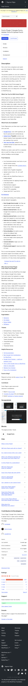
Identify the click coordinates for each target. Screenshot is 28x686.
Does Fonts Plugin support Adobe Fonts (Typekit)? (8, 487)
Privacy (3, 635)
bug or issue (12, 391)
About (3, 628)
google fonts (23, 560)
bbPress (4, 657)
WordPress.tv (5, 647)
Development (6, 55)
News (2, 630)
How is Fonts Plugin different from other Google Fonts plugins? (10, 499)
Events (16, 642)
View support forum (6, 606)
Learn (2, 640)
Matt (3, 655)
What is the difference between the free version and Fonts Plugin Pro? (10, 457)
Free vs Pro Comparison (10, 370)
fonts (18, 560)
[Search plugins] (16, 16)
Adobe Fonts (7, 136)
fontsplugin (6, 34)
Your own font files (9, 142)
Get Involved (18, 640)
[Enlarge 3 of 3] (24, 412)
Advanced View (5, 568)
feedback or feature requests (15, 396)
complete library (22, 165)
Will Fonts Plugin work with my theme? (11, 448)
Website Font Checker (9, 368)
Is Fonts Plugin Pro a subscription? (10, 462)
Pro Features (5, 194)
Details (5, 44)
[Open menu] (25, 2)
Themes (17, 630)
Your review (4, 592)
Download (4, 38)
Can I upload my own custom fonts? (11, 482)
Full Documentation (9, 353)
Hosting (3, 633)
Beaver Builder (7, 322)
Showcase (17, 628)
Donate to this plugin (6, 619)
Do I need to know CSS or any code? (11, 452)
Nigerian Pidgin (9, 666)
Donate (17, 645)
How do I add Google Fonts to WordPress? (7, 477)
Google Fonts (7, 131)
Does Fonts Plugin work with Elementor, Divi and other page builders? (7, 493)
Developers (4, 645)
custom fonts (23, 558)
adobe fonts (16, 558)
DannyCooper (8, 529)
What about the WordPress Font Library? (8, 505)
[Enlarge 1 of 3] (11, 404)
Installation (6, 51)
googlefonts (7, 534)
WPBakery (6, 324)
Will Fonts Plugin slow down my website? (7, 467)
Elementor (6, 318)
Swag (17, 647)
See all (25, 592)
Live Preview (13, 38)
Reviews (5, 47)
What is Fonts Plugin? (7, 443)
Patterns (17, 635)
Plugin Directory (5, 6)
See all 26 (24, 554)
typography (23, 563)
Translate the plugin (9, 394)
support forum (19, 377)
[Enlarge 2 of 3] (24, 404)
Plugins (16, 633)
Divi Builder (6, 320)
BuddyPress (5, 660)
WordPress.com (6, 652)
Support (5, 58)
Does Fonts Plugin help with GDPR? (10, 472)
